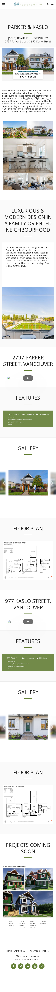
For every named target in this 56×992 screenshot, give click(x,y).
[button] (3, 4)
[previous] (4, 483)
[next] (51, 483)
